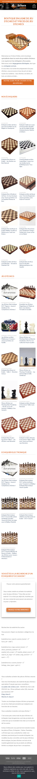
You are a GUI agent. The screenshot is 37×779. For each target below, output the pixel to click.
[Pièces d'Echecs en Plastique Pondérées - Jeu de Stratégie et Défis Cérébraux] (27, 357)
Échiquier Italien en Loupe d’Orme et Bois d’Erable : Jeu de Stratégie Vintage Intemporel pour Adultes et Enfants (27, 128)
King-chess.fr (5, 694)
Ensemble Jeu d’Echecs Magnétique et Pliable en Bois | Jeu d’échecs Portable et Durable (26, 307)
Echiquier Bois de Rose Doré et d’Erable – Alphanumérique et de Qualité (26, 264)
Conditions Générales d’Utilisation (18, 761)
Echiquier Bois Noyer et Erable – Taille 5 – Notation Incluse (9, 371)
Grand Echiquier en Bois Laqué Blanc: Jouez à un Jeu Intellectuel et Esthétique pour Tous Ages (26, 163)
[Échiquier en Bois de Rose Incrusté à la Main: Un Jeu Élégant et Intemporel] (9, 111)
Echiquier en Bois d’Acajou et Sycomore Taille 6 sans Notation (27, 404)
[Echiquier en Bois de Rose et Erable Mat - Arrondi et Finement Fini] (9, 248)
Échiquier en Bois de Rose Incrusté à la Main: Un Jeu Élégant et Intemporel (8, 126)
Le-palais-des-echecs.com (10, 687)
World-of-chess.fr (7, 697)
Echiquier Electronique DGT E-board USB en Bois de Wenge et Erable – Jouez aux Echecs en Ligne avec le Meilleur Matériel (9, 518)
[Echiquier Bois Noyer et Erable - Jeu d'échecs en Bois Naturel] (9, 146)
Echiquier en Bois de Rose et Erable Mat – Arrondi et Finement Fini (9, 263)
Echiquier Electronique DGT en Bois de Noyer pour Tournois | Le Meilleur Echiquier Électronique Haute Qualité (27, 484)
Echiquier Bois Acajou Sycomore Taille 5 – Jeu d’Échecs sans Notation (8, 439)
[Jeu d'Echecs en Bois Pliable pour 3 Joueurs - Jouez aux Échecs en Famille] (9, 324)
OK (19, 776)
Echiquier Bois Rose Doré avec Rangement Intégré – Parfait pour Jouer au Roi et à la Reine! (27, 231)
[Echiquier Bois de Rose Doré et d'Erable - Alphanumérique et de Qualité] (27, 248)
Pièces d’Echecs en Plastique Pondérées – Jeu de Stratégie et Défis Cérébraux (27, 372)
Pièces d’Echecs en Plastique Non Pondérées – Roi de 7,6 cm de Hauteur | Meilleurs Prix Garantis (8, 406)
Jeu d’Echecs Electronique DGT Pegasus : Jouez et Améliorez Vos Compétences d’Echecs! (9, 307)
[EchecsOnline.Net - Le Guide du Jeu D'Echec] (18, 6)
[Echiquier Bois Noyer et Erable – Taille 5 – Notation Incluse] (9, 357)
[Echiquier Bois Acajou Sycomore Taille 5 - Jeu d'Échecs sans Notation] (9, 424)
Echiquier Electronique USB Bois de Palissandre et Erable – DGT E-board (27, 516)
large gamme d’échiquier (21, 63)
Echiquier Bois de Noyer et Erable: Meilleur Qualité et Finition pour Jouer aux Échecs (9, 231)
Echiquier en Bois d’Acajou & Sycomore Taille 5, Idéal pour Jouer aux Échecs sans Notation (27, 440)
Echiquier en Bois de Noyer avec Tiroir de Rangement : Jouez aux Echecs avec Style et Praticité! (27, 196)
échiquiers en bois (10, 66)
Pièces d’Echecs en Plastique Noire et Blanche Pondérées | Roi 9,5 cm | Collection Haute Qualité (27, 339)
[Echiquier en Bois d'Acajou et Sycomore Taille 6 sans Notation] (27, 390)
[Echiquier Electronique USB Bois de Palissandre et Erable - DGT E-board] (27, 502)
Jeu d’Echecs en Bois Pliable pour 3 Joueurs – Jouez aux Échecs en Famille (8, 339)
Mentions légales (18, 763)
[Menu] (2, 6)
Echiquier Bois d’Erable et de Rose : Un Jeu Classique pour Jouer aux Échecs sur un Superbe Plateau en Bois (9, 197)
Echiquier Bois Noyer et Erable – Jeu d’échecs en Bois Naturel (8, 161)
